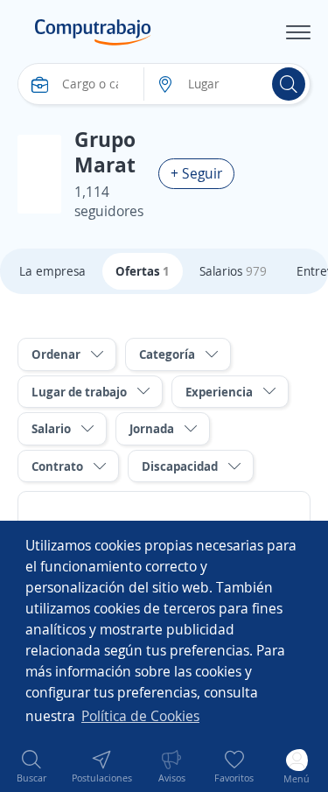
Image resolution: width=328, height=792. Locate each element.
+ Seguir (196, 173)
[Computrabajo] (93, 32)
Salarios (233, 271)
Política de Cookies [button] (140, 715)
